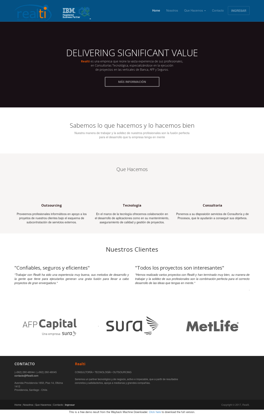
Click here (155, 412)
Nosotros (172, 10)
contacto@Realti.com (26, 375)
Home (156, 10)
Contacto (218, 10)
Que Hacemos (194, 10)
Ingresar (70, 405)
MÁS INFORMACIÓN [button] (132, 82)
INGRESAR (238, 10)
